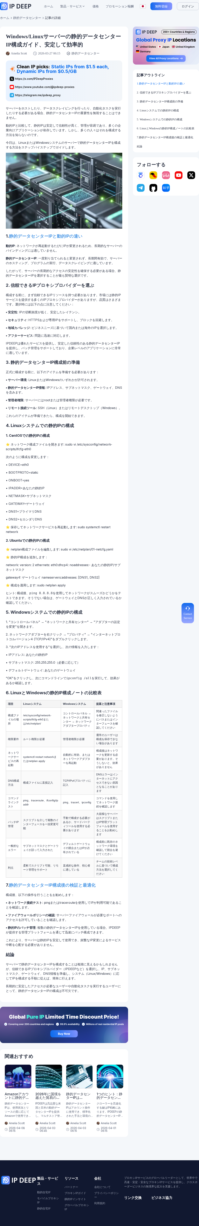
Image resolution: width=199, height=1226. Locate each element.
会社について (102, 1187)
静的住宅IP (44, 1208)
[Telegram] (141, 188)
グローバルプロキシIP (77, 1207)
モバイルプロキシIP (48, 1200)
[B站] (166, 175)
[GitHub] (153, 188)
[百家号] (141, 175)
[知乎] (166, 188)
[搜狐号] (153, 175)
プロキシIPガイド (75, 1193)
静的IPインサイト (75, 1199)
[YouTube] (178, 175)
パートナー (71, 1187)
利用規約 (99, 1203)
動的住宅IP (44, 1192)
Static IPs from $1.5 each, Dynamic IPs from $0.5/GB (63, 69)
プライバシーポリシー (106, 1195)
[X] (191, 175)
